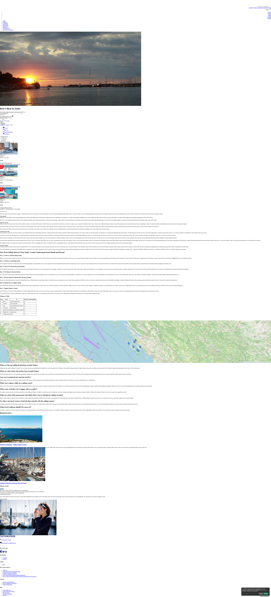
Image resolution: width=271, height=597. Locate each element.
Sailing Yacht (4, 138)
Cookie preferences (264, 596)
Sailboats (5, 22)
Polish (269, 16)
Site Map (5, 595)
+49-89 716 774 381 (6, 540)
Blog (4, 564)
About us (5, 570)
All (7, 136)
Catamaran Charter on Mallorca (10, 572)
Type (1, 113)
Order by (2, 142)
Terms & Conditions (7, 594)
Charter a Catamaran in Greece (10, 574)
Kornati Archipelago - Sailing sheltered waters (13, 444)
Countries (2, 125)
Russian (269, 17)
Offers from (2, 155)
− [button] (1, 324)
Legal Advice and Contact (8, 591)
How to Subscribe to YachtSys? (10, 583)
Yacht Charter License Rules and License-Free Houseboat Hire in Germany (19, 576)
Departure (2, 114)
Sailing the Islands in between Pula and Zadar (13, 483)
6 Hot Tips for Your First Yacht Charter (11, 571)
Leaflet (244, 362)
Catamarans (5, 23)
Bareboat (3, 140)
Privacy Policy (6, 592)
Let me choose (245, 593)
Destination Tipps (8, 132)
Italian (269, 14)
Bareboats (5, 27)
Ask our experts (3, 499)
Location (6, 134)
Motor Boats (5, 26)
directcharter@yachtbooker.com (264, 7)
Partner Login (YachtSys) (8, 582)
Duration (2, 118)
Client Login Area (7, 590)
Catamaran (3, 139)
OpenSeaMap (264, 362)
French (269, 12)
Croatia (7, 125)
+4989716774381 (253, 7)
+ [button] (1, 322)
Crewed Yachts (6, 28)
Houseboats (5, 24)
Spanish (269, 18)
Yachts (5, 128)
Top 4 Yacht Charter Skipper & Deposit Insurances (14, 575)
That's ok (266, 593)
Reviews (5, 130)
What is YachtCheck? (7, 584)
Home (4, 21)
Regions (4, 559)
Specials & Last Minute (8, 29)
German (269, 13)
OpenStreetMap (250, 362)
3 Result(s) (2, 136)
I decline (261, 593)
